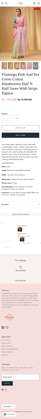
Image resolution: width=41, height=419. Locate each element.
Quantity (4, 114)
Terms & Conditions (7, 352)
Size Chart (5, 204)
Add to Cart (20, 128)
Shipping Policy (6, 343)
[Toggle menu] (2, 3)
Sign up (7, 383)
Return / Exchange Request (10, 349)
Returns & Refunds (7, 346)
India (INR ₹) (7, 407)
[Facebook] (3, 327)
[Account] (33, 3)
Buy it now (20, 135)
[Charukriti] (20, 3)
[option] (20, 34)
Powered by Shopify (26, 411)
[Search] (7, 3)
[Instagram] (7, 327)
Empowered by (13, 411)
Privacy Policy (6, 340)
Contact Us (5, 355)
